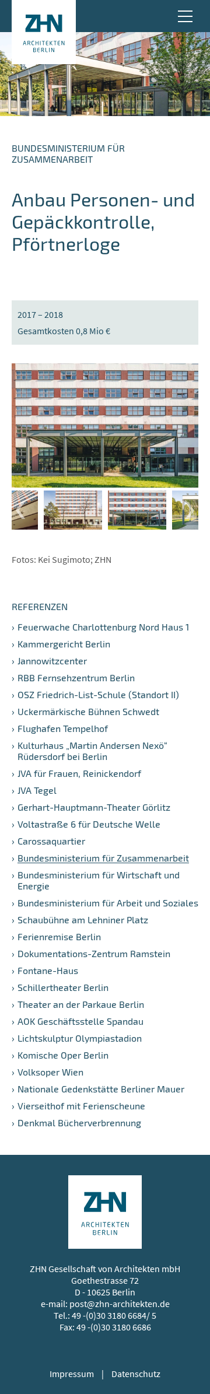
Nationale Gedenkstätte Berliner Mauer (101, 1088)
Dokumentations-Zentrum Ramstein (94, 953)
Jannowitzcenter (52, 660)
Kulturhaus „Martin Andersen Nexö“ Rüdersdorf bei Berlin (92, 751)
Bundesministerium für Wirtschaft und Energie (99, 880)
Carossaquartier (51, 840)
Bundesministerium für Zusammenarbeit (103, 857)
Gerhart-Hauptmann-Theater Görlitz (94, 806)
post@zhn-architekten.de (119, 1303)
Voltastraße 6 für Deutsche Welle (89, 823)
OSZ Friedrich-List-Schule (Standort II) (98, 694)
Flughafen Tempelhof (63, 728)
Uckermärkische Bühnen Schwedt (88, 711)
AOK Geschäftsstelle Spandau (81, 1021)
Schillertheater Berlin (63, 987)
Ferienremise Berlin (59, 936)
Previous (20, 510)
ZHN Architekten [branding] (44, 32)
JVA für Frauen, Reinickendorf (79, 773)
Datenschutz (135, 1373)
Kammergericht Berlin (64, 643)
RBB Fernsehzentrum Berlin (76, 677)
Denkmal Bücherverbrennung (79, 1122)
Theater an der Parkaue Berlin (81, 1004)
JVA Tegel (37, 790)
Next (189, 510)
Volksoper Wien (50, 1071)
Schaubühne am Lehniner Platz (83, 919)
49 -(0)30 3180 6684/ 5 (114, 1315)
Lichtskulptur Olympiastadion (80, 1037)
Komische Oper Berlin (63, 1054)
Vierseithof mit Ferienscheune (81, 1105)
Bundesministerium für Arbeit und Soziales (108, 902)
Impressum (72, 1373)
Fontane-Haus (48, 970)
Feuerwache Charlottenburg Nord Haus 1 (103, 626)
